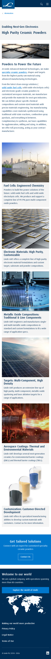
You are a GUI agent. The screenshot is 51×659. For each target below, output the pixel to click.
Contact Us (25, 557)
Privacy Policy (8, 629)
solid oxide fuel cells (11, 88)
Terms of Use (8, 641)
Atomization (9, 13)
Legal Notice (8, 635)
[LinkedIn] (47, 653)
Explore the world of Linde (25, 590)
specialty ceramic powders (14, 72)
